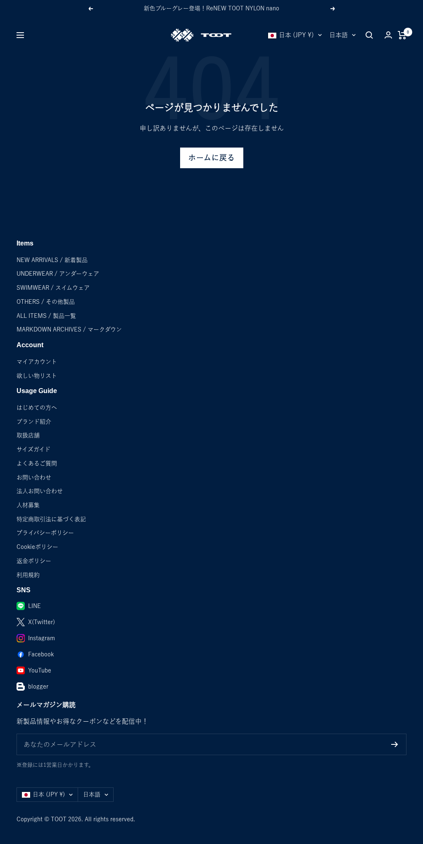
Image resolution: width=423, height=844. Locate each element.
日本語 (338, 35)
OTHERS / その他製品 (46, 302)
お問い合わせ (34, 477)
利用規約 (28, 575)
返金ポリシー (34, 561)
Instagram (41, 638)
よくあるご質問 (37, 463)
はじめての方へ (37, 407)
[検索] (369, 35)
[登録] (394, 744)
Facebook (41, 654)
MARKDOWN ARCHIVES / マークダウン (69, 329)
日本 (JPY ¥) (296, 35)
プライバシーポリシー (45, 533)
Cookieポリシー (37, 547)
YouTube (39, 670)
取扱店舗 (28, 435)
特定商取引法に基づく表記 (51, 519)
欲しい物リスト (37, 376)
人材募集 (28, 505)
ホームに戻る (211, 158)
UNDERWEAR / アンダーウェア (58, 274)
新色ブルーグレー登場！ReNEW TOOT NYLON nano (211, 8)
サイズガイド (33, 449)
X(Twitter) (41, 622)
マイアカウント (37, 362)
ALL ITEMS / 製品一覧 (46, 316)
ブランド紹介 (34, 421)
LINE (34, 606)
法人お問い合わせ (40, 491)
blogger (38, 686)
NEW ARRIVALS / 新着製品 (52, 260)
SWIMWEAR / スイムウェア (53, 288)
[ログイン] (388, 34)
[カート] (402, 35)
